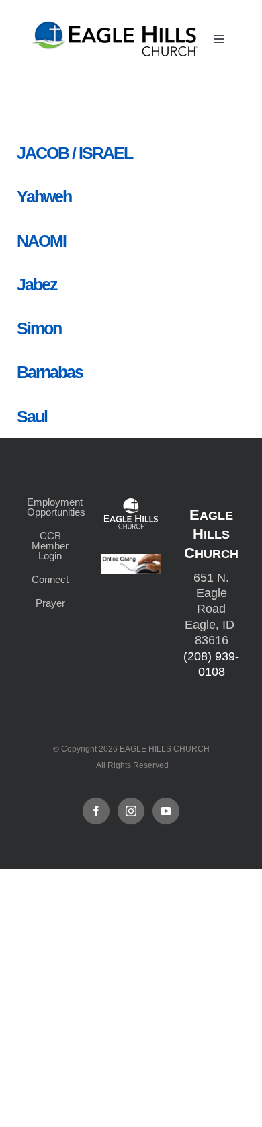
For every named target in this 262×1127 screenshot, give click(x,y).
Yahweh (44, 196)
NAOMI (41, 240)
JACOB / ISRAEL (74, 152)
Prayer (50, 603)
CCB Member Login (50, 546)
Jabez (37, 284)
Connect (50, 579)
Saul (32, 416)
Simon (39, 328)
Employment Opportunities (50, 507)
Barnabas (50, 371)
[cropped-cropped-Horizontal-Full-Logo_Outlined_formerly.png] (116, 25)
